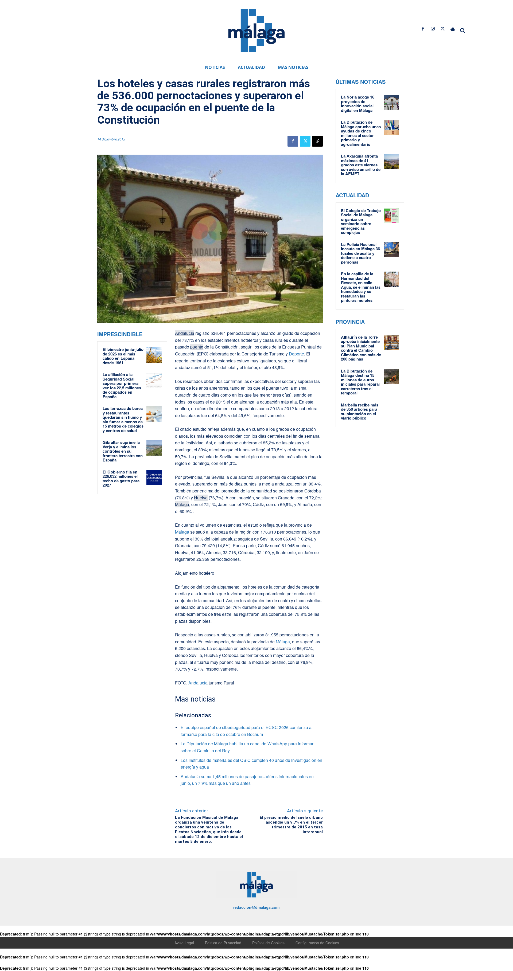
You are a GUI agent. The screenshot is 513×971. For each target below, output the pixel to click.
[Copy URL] (317, 141)
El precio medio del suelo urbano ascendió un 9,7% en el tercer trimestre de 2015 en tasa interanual (291, 824)
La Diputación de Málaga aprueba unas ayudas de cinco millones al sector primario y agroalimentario (361, 133)
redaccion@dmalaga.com (256, 907)
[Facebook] (422, 28)
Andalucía (184, 333)
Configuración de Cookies (317, 942)
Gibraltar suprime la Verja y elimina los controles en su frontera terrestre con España (123, 451)
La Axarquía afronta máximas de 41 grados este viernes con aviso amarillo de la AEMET (360, 165)
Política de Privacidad (223, 942)
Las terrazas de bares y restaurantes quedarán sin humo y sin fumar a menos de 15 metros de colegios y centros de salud (123, 419)
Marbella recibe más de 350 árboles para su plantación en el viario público (359, 411)
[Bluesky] (452, 28)
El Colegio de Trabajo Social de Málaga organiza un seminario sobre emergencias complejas (361, 221)
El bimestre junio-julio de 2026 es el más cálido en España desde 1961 (123, 356)
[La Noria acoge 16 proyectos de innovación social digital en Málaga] (391, 102)
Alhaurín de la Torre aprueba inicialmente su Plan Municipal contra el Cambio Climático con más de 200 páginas (361, 348)
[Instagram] (432, 28)
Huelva (201, 498)
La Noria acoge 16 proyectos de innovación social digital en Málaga (357, 103)
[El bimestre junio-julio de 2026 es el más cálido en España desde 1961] (154, 355)
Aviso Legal (184, 942)
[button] (462, 30)
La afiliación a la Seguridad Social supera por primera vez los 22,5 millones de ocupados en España (122, 385)
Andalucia (198, 683)
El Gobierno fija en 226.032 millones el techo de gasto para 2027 (121, 478)
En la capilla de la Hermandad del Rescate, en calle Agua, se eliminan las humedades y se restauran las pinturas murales (360, 287)
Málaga (182, 504)
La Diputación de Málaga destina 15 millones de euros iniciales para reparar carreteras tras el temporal (360, 382)
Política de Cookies (268, 942)
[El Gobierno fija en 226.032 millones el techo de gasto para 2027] (154, 477)
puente (196, 347)
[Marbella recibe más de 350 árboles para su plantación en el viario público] (391, 410)
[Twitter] (442, 28)
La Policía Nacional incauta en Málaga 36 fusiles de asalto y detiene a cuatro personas (360, 253)
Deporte (296, 354)
